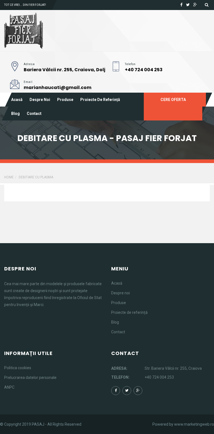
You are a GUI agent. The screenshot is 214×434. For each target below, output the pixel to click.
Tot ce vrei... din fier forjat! (25, 4)
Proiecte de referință (100, 99)
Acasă (17, 99)
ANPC (9, 387)
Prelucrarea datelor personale (30, 377)
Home (9, 177)
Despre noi (40, 99)
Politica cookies (17, 368)
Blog (15, 113)
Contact (34, 113)
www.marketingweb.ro (194, 424)
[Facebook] (181, 5)
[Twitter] (188, 5)
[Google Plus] (195, 5)
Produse (65, 99)
